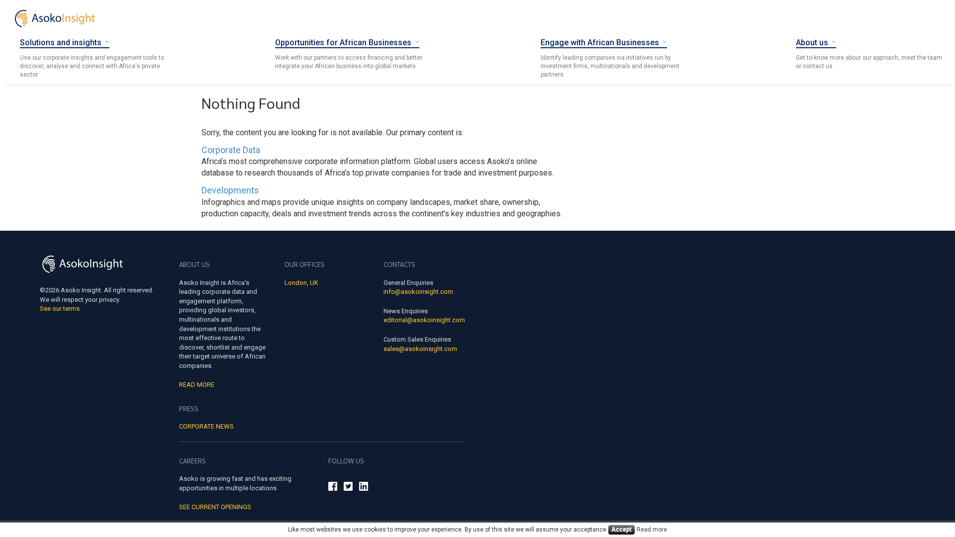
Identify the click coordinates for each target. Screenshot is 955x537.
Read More (196, 384)
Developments (230, 190)
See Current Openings (215, 507)
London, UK (301, 282)
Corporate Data (230, 150)
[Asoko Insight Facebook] (332, 488)
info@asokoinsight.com (418, 291)
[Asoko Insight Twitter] (348, 488)
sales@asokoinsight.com (420, 349)
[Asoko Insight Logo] (82, 266)
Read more (652, 529)
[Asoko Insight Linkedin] (363, 488)
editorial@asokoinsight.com (424, 320)
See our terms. (60, 308)
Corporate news (206, 426)
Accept (621, 529)
